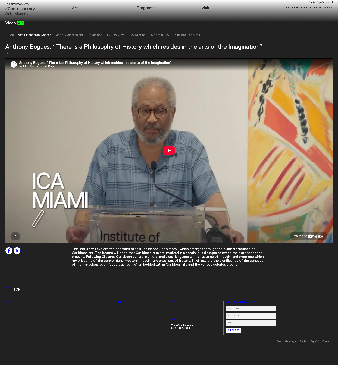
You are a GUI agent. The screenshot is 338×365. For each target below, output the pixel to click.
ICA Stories (137, 35)
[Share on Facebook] (8, 250)
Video (11, 23)
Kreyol (329, 2)
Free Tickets (301, 7)
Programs (145, 8)
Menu (328, 7)
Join (286, 7)
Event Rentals (13, 311)
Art (75, 8)
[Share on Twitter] (17, 250)
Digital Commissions (69, 35)
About (8, 302)
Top (14, 289)
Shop (317, 7)
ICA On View (115, 35)
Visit (205, 8)
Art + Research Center (34, 35)
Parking (175, 311)
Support (121, 302)
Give (119, 307)
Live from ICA (159, 35)
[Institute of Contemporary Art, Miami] (10, 7)
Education (95, 35)
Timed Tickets (179, 307)
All (12, 35)
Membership (123, 311)
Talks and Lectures (186, 35)
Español (321, 2)
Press (8, 307)
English (312, 2)
